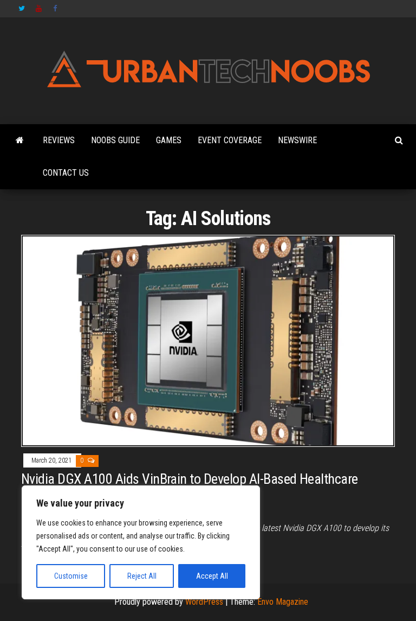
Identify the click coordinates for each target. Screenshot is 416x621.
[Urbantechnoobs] (20, 140)
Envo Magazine (282, 602)
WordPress (204, 602)
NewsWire (297, 140)
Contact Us (66, 173)
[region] (141, 542)
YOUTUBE (39, 8)
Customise (71, 576)
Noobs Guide (115, 140)
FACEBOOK (56, 8)
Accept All (212, 576)
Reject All (142, 576)
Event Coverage (230, 140)
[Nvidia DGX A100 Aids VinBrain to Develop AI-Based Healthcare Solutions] (208, 340)
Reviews (59, 140)
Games (168, 140)
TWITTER (21, 8)
